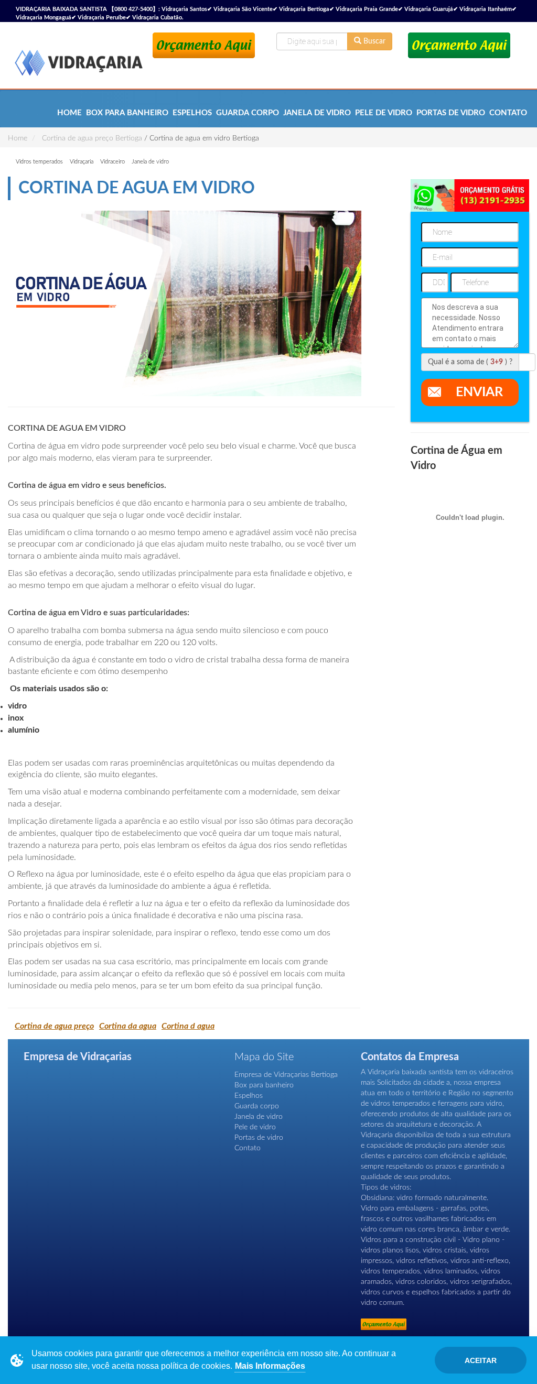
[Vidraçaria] (78, 57)
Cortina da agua (127, 1026)
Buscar (373, 41)
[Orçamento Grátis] (204, 45)
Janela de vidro (317, 113)
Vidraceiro (112, 162)
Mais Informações (270, 1365)
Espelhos (192, 113)
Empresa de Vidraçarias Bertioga (286, 1074)
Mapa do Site (264, 1057)
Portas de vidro (450, 113)
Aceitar (481, 1360)
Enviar (479, 392)
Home (69, 113)
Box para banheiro (127, 113)
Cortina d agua (188, 1026)
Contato (508, 113)
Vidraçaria (81, 162)
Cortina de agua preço (54, 1026)
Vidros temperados (39, 162)
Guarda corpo (247, 113)
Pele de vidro (383, 113)
